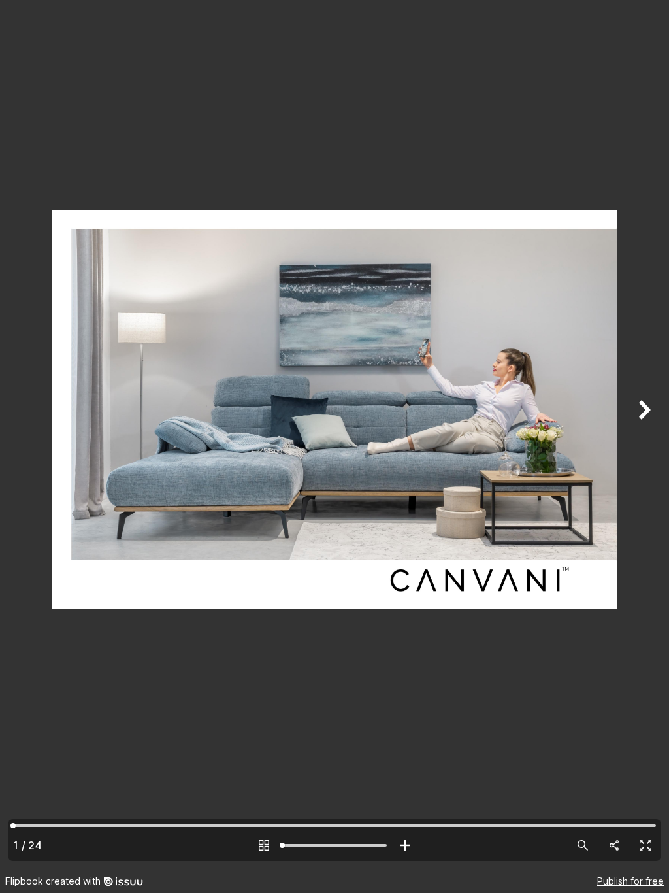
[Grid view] (264, 845)
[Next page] (643, 434)
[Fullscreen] (645, 845)
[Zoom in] (405, 845)
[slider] (334, 845)
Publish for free (630, 880)
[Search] (583, 845)
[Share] (614, 845)
